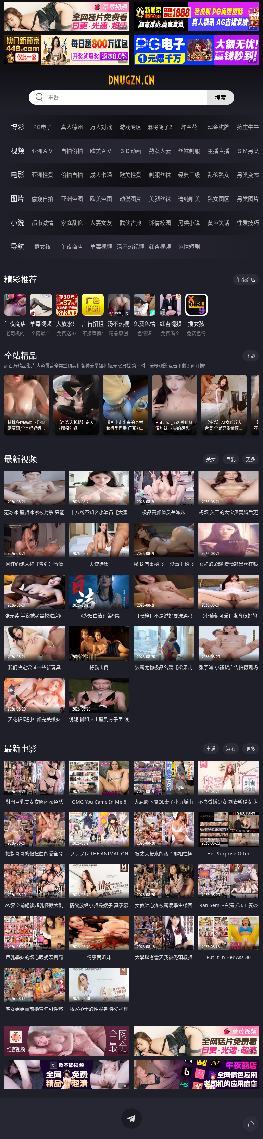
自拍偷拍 (72, 151)
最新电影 (20, 748)
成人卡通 (101, 175)
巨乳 (231, 459)
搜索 (220, 97)
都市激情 (42, 223)
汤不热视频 (130, 247)
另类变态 (248, 175)
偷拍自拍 (72, 175)
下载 (250, 356)
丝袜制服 (189, 151)
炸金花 (189, 127)
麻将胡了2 (159, 127)
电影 (17, 174)
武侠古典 (130, 223)
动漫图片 (130, 199)
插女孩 (42, 247)
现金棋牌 (218, 127)
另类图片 (248, 199)
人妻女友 (101, 223)
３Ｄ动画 (130, 151)
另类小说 (189, 223)
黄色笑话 (218, 223)
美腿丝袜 (160, 199)
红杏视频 (160, 247)
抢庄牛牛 (248, 127)
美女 (211, 459)
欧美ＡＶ (101, 151)
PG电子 (42, 127)
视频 (17, 150)
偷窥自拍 (42, 199)
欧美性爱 (130, 175)
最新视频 (20, 458)
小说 (17, 222)
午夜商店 (72, 247)
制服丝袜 (160, 175)
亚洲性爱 (42, 175)
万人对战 (101, 127)
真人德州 (72, 127)
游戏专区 (130, 127)
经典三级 (189, 175)
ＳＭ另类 (248, 151)
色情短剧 (189, 247)
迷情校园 (160, 223)
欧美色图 (101, 199)
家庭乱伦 (72, 223)
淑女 (231, 748)
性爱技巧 (248, 223)
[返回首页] (250, 1124)
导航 (17, 246)
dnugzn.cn (131, 80)
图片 (17, 198)
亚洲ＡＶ (42, 151)
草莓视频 (101, 247)
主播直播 (218, 151)
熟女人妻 (160, 151)
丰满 (211, 748)
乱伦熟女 (218, 175)
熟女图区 (218, 199)
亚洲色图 (72, 199)
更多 (250, 459)
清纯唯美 (189, 199)
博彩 (17, 126)
